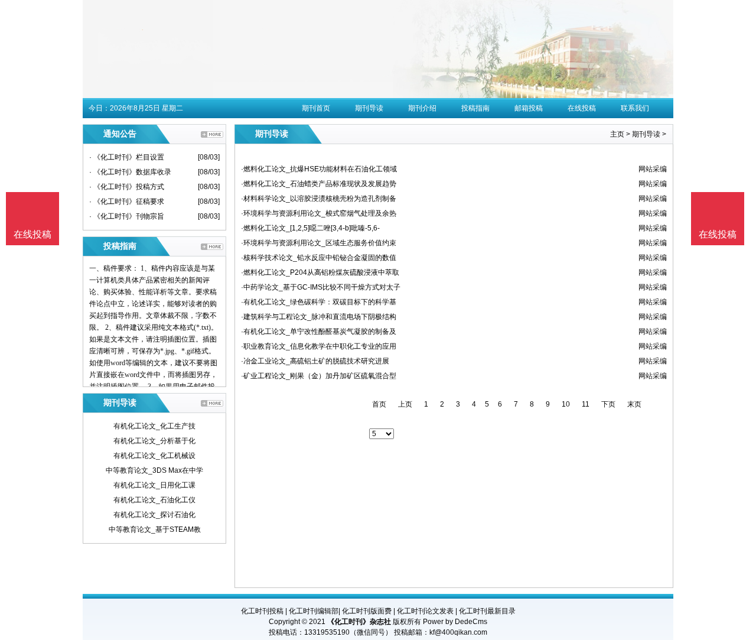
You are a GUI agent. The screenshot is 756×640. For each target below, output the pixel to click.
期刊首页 (316, 108)
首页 (379, 404)
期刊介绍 (422, 108)
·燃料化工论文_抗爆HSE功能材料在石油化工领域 (319, 169)
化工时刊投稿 (262, 611)
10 (566, 404)
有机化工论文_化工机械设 (154, 455)
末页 (634, 404)
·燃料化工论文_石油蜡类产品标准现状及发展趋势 (318, 184)
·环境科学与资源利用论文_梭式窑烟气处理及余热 (318, 213)
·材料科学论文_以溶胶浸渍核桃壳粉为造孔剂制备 (318, 198)
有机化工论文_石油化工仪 (154, 500)
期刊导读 (369, 108)
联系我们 (635, 108)
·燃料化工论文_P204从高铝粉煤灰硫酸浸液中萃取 (320, 272)
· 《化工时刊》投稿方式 (126, 187)
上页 (405, 404)
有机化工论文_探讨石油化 (154, 515)
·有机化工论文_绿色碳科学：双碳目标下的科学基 (318, 302)
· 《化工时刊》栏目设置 (126, 157)
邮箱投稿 (528, 108)
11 (585, 404)
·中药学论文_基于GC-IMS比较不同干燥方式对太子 (320, 287)
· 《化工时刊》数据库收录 (130, 172)
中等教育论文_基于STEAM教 (155, 529)
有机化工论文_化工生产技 (154, 426)
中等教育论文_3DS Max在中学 (154, 470)
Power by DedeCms (455, 622)
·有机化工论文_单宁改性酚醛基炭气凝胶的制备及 (318, 331)
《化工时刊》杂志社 (359, 622)
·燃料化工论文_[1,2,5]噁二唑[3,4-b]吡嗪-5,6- (310, 228)
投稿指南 (475, 108)
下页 (608, 404)
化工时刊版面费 (367, 611)
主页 (617, 134)
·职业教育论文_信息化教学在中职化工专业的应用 (318, 346)
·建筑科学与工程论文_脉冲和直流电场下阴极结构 (318, 317)
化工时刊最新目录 (487, 611)
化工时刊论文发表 (425, 611)
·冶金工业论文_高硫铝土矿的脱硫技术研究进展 (315, 361)
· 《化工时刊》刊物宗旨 (126, 216)
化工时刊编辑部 (313, 611)
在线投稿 (582, 108)
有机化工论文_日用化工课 (154, 485)
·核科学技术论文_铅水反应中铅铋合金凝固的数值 (318, 258)
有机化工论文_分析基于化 (154, 441)
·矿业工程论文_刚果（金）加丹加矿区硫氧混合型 (318, 376)
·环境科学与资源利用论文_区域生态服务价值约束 (318, 243)
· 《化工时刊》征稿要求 (126, 201)
